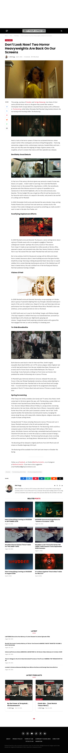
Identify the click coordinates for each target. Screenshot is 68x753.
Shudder (28, 102)
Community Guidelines (43, 739)
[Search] (61, 31)
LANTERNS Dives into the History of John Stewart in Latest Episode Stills (27, 636)
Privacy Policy (18, 739)
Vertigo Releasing (39, 102)
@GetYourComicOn (38, 462)
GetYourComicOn (18, 464)
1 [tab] (32, 719)
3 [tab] (35, 719)
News (7, 699)
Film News (9, 40)
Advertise (38, 741)
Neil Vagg (12, 57)
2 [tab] (34, 719)
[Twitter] (7, 111)
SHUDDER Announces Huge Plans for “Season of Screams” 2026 (47, 520)
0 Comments (27, 57)
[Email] (7, 128)
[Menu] (7, 31)
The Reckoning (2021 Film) (35, 472)
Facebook (22, 462)
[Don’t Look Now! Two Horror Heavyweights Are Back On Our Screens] (34, 79)
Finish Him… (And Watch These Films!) (47, 704)
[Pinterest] (7, 115)
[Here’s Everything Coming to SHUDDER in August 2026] (19, 561)
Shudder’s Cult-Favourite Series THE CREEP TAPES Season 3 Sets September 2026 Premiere (48, 546)
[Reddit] (7, 120)
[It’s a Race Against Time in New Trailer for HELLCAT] (49, 561)
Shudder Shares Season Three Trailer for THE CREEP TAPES (18, 546)
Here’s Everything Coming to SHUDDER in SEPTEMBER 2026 (18, 520)
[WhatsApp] (7, 124)
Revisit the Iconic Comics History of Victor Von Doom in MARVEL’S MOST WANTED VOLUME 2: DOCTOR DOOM (33, 644)
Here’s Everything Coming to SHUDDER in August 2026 (18, 572)
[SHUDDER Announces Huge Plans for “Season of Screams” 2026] (49, 509)
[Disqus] (34, 603)
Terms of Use (29, 739)
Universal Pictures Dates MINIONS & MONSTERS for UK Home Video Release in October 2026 (33, 652)
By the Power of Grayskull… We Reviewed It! (18, 704)
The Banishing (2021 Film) (19, 472)
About (8, 739)
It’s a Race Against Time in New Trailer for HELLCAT (48, 572)
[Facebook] (7, 107)
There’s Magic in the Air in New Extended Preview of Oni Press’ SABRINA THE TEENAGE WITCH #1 (33, 659)
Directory (56, 739)
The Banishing (17, 109)
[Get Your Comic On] (34, 31)
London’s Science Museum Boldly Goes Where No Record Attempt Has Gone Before (31, 667)
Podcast (39, 699)
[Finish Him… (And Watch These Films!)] (49, 690)
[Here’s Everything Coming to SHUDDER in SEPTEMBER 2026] (19, 509)
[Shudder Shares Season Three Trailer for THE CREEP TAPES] (19, 535)
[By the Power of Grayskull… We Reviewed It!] (19, 690)
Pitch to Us (29, 741)
